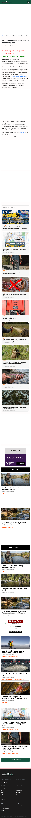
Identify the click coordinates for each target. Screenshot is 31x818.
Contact (2, 810)
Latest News (4, 806)
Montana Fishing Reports (9, 594)
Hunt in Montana (8, 729)
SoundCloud (19, 790)
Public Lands (10, 656)
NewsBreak (19, 794)
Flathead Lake (20, 679)
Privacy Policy (19, 806)
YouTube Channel (20, 788)
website (22, 132)
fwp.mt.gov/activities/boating (18, 76)
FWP (3, 493)
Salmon (2, 797)
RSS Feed (18, 792)
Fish (5, 527)
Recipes (3, 799)
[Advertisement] (15, 20)
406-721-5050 (15, 629)
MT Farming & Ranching (6, 808)
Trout (2, 792)
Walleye (3, 794)
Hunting (4, 656)
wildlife (16, 656)
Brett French (5, 702)
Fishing (2, 790)
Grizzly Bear (10, 527)
